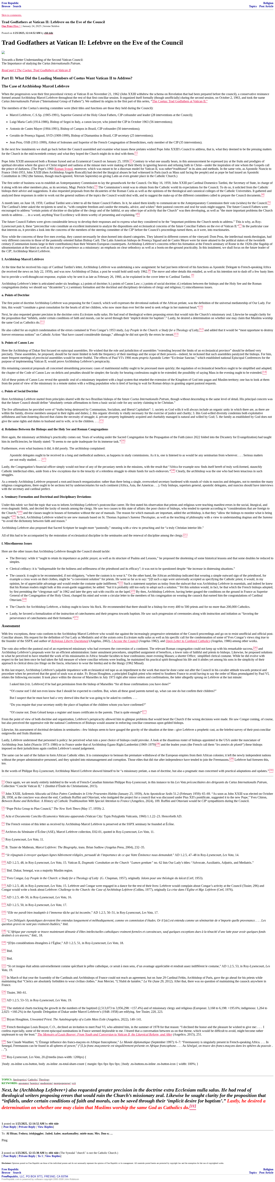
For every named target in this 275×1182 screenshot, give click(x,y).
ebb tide (54, 1123)
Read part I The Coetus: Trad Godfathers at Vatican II (36, 70)
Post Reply (10, 1126)
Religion (268, 3)
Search (17, 6)
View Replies (45, 1126)
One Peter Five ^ (11, 26)
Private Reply (27, 1126)
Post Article (266, 6)
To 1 (40, 1156)
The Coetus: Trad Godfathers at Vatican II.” (180, 101)
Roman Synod (63, 168)
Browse (6, 6)
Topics (253, 6)
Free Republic (10, 3)
